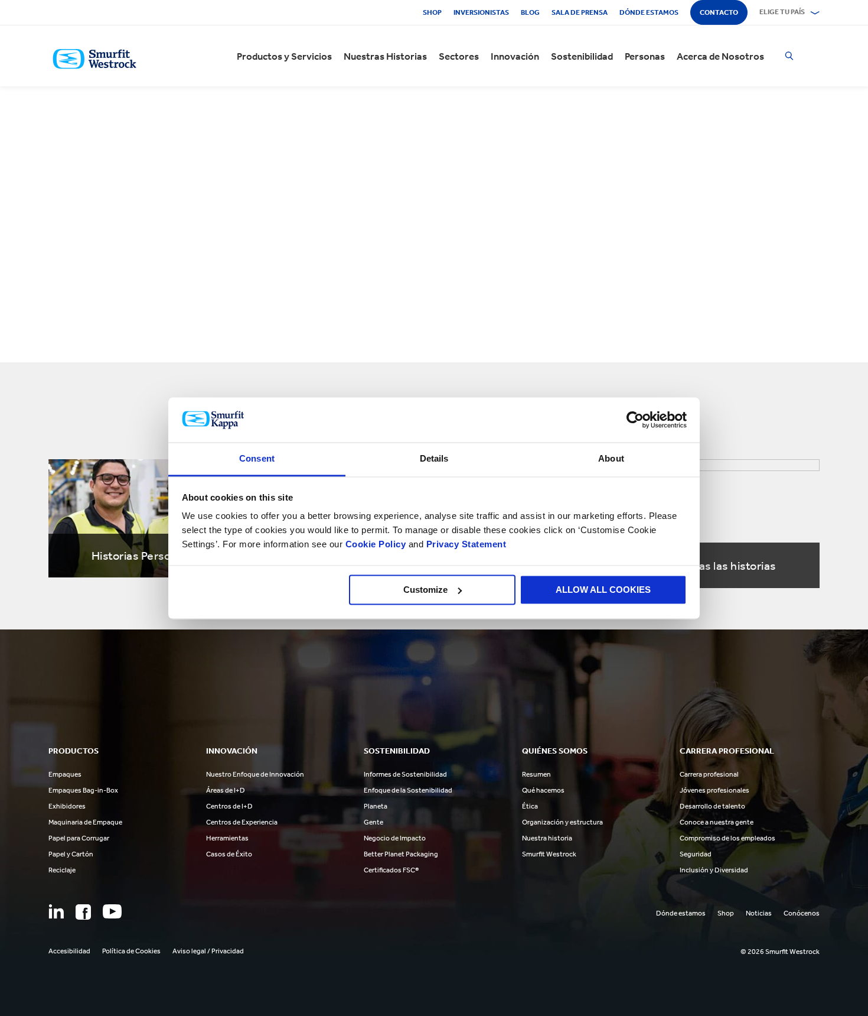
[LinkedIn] (56, 911)
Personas (645, 56)
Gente (373, 822)
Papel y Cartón (70, 854)
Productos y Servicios (284, 56)
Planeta (375, 806)
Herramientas (227, 838)
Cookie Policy (375, 545)
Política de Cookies (131, 951)
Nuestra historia (547, 838)
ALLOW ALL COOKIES (603, 590)
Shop (432, 12)
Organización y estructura (562, 822)
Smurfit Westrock (549, 854)
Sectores (459, 56)
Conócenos (802, 913)
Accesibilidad (69, 951)
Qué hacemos (543, 790)
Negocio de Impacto (395, 838)
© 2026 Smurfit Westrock (780, 951)
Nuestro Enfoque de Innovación (255, 774)
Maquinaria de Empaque (85, 822)
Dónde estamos (648, 12)
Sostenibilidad (582, 56)
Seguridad (696, 854)
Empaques (64, 774)
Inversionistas (481, 12)
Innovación (515, 56)
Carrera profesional (709, 774)
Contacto (719, 12)
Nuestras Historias (385, 56)
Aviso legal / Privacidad (208, 951)
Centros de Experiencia (242, 822)
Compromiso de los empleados (727, 838)
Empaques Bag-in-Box (83, 790)
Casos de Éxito (229, 854)
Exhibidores (67, 806)
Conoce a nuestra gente (716, 822)
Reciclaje (62, 870)
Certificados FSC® (391, 870)
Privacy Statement (464, 545)
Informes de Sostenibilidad (405, 774)
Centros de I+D (229, 806)
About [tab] (611, 459)
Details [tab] (434, 459)
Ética (530, 806)
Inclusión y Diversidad (714, 870)
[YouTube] (112, 911)
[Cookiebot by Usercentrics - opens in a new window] (635, 420)
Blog (530, 12)
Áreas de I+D (225, 790)
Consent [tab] (257, 459)
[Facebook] (83, 912)
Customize (425, 590)
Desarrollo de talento (712, 806)
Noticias (759, 913)
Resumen (536, 774)
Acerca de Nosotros (720, 56)
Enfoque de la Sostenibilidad (408, 790)
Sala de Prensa (580, 12)
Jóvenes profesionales (714, 790)
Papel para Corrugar (78, 838)
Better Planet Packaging (401, 854)
